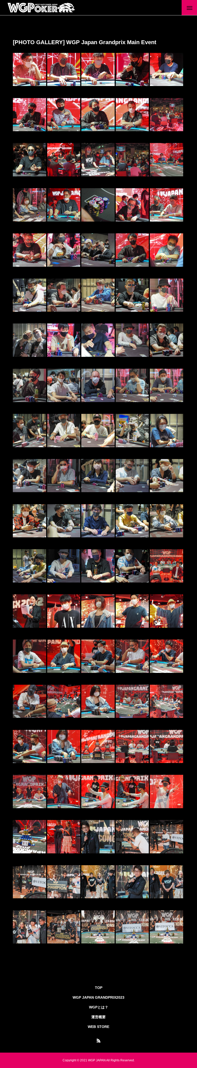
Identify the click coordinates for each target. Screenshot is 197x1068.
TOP (98, 988)
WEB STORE (98, 1027)
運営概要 (98, 1017)
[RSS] (98, 1040)
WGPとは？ (98, 1007)
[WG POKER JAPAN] (41, 7)
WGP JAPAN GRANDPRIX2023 (98, 997)
